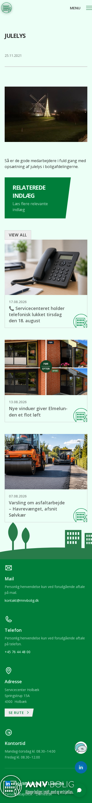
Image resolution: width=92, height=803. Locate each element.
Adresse (16, 697)
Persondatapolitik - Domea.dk (28, 794)
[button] (81, 8)
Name (15, 678)
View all (18, 235)
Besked (16, 716)
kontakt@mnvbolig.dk (22, 600)
